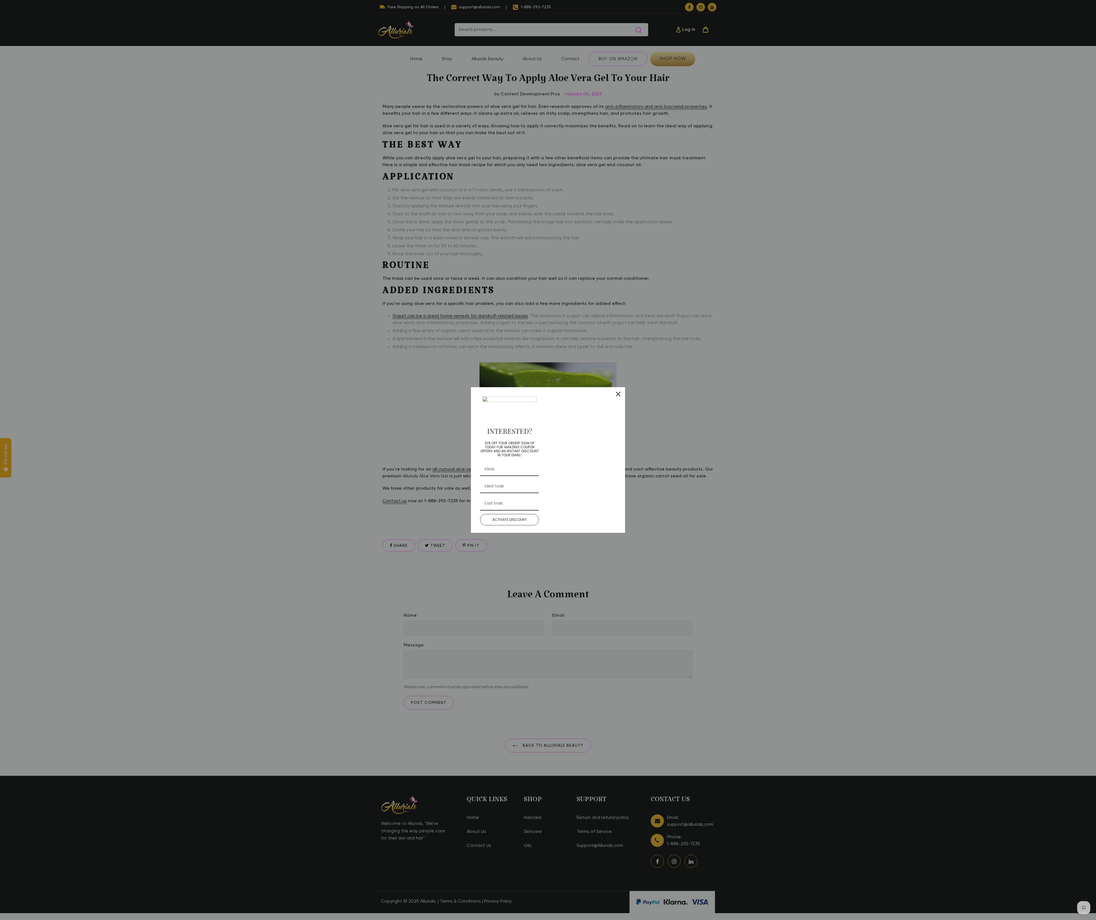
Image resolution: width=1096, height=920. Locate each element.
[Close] (618, 394)
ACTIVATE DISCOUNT (509, 519)
